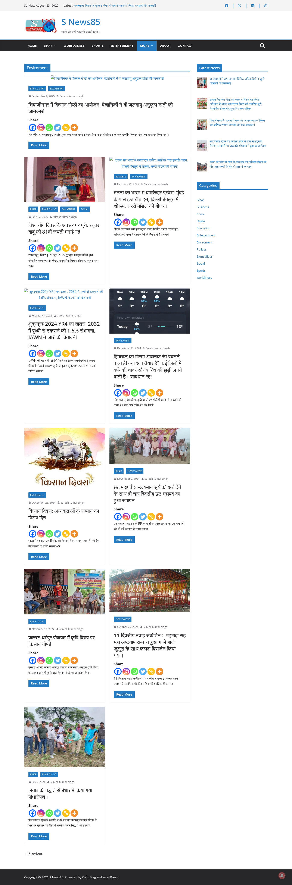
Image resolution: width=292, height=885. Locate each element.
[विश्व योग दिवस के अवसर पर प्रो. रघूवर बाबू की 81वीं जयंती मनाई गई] (64, 179)
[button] (54, 46)
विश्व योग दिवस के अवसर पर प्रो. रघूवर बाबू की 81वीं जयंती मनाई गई (63, 228)
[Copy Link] (66, 127)
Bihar (47, 46)
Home (32, 46)
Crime (201, 214)
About (165, 46)
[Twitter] (57, 127)
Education (203, 228)
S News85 (80, 22)
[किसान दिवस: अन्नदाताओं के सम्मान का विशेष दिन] (64, 458)
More (144, 46)
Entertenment (122, 46)
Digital (201, 221)
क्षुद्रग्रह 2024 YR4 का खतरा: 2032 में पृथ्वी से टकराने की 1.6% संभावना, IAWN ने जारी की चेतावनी (64, 330)
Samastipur (56, 88)
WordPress (110, 877)
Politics (201, 249)
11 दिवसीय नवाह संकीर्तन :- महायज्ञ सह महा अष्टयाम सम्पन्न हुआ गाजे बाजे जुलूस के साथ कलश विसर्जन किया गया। (150, 645)
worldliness (74, 46)
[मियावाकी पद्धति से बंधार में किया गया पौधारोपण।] (64, 737)
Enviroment (37, 88)
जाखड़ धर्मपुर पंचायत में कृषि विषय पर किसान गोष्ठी (61, 641)
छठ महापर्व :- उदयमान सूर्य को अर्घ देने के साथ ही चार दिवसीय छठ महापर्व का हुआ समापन (147, 494)
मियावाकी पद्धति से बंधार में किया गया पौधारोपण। (60, 793)
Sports (97, 46)
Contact (185, 46)
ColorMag (89, 877)
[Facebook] (32, 127)
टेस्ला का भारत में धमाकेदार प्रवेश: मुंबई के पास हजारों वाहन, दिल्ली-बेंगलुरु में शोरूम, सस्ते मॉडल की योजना (149, 199)
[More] (74, 127)
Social (84, 209)
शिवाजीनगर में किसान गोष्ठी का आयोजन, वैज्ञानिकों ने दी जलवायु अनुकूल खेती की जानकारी (100, 108)
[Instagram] (41, 127)
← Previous (33, 853)
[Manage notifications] (282, 875)
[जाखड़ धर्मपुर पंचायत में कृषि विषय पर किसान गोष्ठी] (64, 591)
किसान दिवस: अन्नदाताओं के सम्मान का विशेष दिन (63, 514)
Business (120, 176)
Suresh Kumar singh (72, 96)
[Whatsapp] (49, 127)
